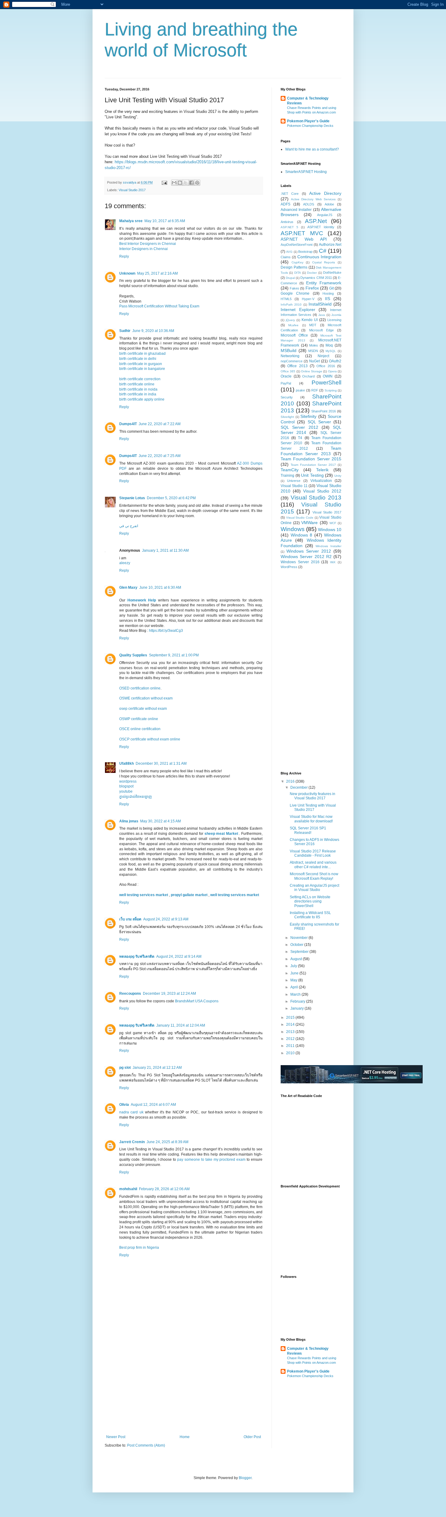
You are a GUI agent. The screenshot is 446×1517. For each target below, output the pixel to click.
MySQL (331, 351)
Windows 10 (329, 529)
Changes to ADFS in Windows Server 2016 (314, 842)
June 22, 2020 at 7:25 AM (160, 456)
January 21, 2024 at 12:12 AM (157, 1067)
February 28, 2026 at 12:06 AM (164, 1189)
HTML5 (286, 299)
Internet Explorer (298, 309)
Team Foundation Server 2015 (311, 458)
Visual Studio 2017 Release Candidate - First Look (313, 853)
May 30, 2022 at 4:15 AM (160, 821)
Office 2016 (325, 366)
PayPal (286, 383)
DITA (297, 272)
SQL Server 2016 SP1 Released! (308, 830)
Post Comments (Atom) (146, 1445)
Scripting (331, 390)
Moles (313, 345)
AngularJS (324, 215)
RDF (314, 390)
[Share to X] (186, 183)
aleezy (124, 563)
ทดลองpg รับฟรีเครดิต (136, 956)
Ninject (323, 356)
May (294, 980)
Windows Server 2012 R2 (306, 556)
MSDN (313, 351)
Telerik (322, 469)
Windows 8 (302, 535)
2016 (291, 781)
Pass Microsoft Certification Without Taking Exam (159, 306)
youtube (126, 791)
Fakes (294, 288)
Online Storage (311, 371)
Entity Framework (323, 282)
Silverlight (287, 416)
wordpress (128, 781)
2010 (291, 1053)
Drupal (290, 277)
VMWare (309, 522)
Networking (290, 356)
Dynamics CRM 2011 (316, 277)
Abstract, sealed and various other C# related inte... (313, 864)
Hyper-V (308, 299)
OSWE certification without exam (146, 698)
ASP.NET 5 (289, 227)
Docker (312, 272)
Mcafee (293, 325)
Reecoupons (130, 993)
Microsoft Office (294, 335)
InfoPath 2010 (291, 304)
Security (287, 397)
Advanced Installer (296, 210)
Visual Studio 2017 (132, 190)
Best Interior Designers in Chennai (147, 244)
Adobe (329, 204)
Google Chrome (295, 293)
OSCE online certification (139, 729)
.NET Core (290, 193)
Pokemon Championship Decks (310, 125)
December (299, 787)
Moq (329, 345)
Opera (332, 371)
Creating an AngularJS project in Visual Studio (314, 887)
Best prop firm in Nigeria (139, 1247)
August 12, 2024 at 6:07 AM (153, 1104)
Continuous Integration (319, 256)
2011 (291, 1046)
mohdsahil (128, 1189)
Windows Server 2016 (300, 562)
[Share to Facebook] (191, 183)
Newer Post (115, 1437)
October (297, 945)
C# (322, 251)
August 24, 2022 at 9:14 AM (178, 956)
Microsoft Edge (321, 330)
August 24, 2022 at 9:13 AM (165, 919)
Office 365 (288, 371)
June (294, 973)
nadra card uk (131, 1112)
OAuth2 (335, 361)
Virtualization (321, 481)
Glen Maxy (128, 587)
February (298, 1001)
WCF (332, 523)
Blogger (245, 1478)
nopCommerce (291, 361)
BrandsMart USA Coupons (196, 1001)
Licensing (334, 320)
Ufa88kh (126, 763)
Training (287, 475)
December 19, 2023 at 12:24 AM (169, 993)
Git (331, 288)
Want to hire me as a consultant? (312, 149)
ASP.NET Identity (320, 227)
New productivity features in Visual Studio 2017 (312, 796)
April (294, 987)
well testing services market (144, 895)
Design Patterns (294, 267)
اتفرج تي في (128, 526)
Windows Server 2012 (308, 551)
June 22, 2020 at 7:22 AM (160, 424)
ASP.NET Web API (304, 239)
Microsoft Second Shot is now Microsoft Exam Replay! (314, 876)
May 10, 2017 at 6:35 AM (164, 221)
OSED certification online (139, 688)
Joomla (336, 315)
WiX (333, 562)
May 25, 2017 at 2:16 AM (157, 273)
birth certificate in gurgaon (140, 364)
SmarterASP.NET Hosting (306, 172)
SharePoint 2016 (323, 411)
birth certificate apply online (141, 399)
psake (300, 390)
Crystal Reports (323, 262)
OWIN (328, 376)
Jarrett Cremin (132, 1142)
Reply (124, 256)
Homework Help (141, 600)
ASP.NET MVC (302, 233)
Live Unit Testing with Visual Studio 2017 (313, 807)
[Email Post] (164, 182)
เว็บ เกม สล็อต (130, 919)
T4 (300, 438)
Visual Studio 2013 (316, 497)
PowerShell (326, 382)
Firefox (312, 288)
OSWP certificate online (138, 719)
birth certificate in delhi (137, 359)
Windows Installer (328, 546)
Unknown (127, 273)
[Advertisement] (183, 1389)
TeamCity (290, 469)
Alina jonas (128, 821)
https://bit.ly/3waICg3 (166, 630)
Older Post (252, 1437)
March (296, 994)
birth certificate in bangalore (142, 369)
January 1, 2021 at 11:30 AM (165, 550)
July (294, 966)
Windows (293, 529)
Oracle (286, 376)
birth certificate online (136, 384)
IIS (327, 298)
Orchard (308, 376)
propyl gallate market (189, 895)
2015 (291, 1017)
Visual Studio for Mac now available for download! (311, 818)
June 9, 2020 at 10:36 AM (153, 331)
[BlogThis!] (180, 183)
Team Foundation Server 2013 (311, 451)
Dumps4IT (128, 424)
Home (185, 1437)
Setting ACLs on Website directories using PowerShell (310, 901)
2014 (291, 1024)
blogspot (126, 786)
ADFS (285, 204)
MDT (312, 325)
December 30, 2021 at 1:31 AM (161, 763)
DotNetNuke (332, 272)
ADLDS (308, 204)
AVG (289, 251)
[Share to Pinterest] (197, 183)
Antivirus (287, 222)
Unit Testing (312, 475)
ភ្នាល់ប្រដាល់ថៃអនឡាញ (135, 796)
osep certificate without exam (143, 708)
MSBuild (288, 350)
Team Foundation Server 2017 (313, 464)
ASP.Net (316, 221)
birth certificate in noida (138, 389)
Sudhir (124, 331)
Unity (337, 475)
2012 (291, 1039)
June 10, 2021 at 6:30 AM (160, 587)
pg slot (125, 1067)
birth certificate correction (139, 379)
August (296, 959)
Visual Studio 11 (294, 486)
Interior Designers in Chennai (143, 249)
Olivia (124, 1104)
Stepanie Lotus (132, 498)
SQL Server (319, 421)
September (299, 952)
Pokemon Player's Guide (308, 121)
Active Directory (325, 193)
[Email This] (174, 183)
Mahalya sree (131, 221)
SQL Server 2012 (299, 427)
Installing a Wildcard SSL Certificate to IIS (310, 915)
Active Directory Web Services (313, 199)
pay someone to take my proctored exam (211, 1159)
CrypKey (297, 262)
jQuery (290, 320)
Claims (286, 257)
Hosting (328, 293)
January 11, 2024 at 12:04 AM (180, 1025)
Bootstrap (305, 251)
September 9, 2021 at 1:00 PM (174, 655)
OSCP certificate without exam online (149, 739)
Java (321, 315)
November (299, 938)
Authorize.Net (330, 244)
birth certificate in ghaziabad (142, 353)
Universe (293, 481)
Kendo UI (310, 320)
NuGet (314, 361)
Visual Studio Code (299, 517)
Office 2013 (297, 366)
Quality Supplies (133, 655)
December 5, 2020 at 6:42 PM (171, 498)
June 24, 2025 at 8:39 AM (167, 1142)
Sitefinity (308, 416)
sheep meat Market (221, 833)
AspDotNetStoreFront (297, 244)
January (297, 1008)
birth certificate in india (137, 394)
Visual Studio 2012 (322, 491)
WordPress (289, 567)
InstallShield (320, 304)
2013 (291, 1032)
